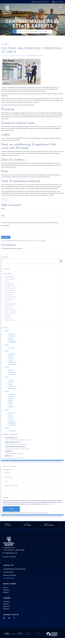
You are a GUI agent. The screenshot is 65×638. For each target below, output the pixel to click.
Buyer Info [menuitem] (6, 606)
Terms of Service (39, 240)
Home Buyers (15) (9, 283)
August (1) (11, 406)
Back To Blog (5, 44)
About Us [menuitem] (6, 604)
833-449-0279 (37, 1)
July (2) (10, 404)
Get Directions (8, 578)
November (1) (12, 372)
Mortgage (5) (8, 306)
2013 (7, 428)
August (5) (11, 340)
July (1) (10, 360)
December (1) (12, 374)
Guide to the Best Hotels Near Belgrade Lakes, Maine (18, 440)
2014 (7, 410)
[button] (15, 31)
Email (2, 215)
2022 (7, 367)
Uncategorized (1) (9, 320)
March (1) (11, 370)
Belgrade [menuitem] (6, 592)
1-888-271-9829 (45, 1)
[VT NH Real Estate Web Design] (52, 633)
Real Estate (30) (9, 308)
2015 (7, 391)
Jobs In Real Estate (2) (10, 297)
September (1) (12, 423)
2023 (7, 351)
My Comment (5, 225)
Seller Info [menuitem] (6, 609)
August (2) (11, 421)
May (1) (10, 400)
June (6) (10, 358)
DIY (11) (7, 281)
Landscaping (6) (9, 299)
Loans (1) (7, 301)
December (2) (12, 425)
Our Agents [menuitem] (6, 601)
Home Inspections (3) (10, 290)
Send (11, 509)
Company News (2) (10, 279)
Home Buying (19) (9, 285)
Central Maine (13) (9, 276)
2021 (7, 377)
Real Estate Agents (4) (10, 310)
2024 (7, 345)
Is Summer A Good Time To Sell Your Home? (16, 444)
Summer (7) (8, 317)
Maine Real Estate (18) (10, 304)
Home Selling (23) (9, 292)
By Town (27, 525)
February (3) (11, 336)
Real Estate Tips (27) (10, 313)
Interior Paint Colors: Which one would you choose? (17, 449)
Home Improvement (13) (11, 288)
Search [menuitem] (5, 587)
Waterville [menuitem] (6, 589)
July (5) (10, 338)
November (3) (12, 364)
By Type (8, 525)
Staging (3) (8, 315)
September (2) (12, 342)
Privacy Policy (29, 240)
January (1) (11, 334)
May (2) (10, 356)
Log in (56, 1)
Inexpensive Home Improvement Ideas (14, 453)
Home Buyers (5, 200)
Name (3, 208)
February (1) (11, 354)
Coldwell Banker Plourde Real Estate (15, 55)
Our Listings (49, 525)
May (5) (10, 382)
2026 (7, 331)
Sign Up (61, 1)
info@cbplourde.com (11, 553)
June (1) (10, 402)
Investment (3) (8, 294)
